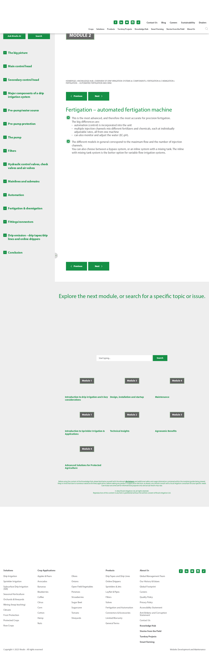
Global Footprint (148, 587)
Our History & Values (150, 581)
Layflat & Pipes (113, 592)
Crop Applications (46, 570)
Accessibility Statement (151, 608)
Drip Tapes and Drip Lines (118, 576)
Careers (173, 22)
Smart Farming (157, 29)
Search (39, 36)
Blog (163, 22)
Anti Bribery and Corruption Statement (153, 614)
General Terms (112, 623)
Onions (75, 581)
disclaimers (129, 481)
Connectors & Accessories (118, 613)
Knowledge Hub (141, 29)
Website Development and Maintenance (188, 649)
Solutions (100, 29)
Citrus (40, 602)
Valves (109, 602)
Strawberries (78, 597)
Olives (74, 576)
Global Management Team (152, 576)
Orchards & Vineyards (13, 599)
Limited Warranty (114, 618)
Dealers (202, 22)
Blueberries (43, 592)
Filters (109, 597)
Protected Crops (11, 620)
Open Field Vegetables (82, 587)
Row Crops (8, 626)
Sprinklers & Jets (113, 587)
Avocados (42, 581)
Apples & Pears (45, 576)
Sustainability (188, 22)
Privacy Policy (146, 602)
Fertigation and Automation (119, 608)
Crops (91, 29)
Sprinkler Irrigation (12, 581)
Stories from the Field (175, 29)
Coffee (41, 597)
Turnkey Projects (125, 29)
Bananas (42, 587)
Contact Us (152, 22)
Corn (40, 608)
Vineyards (76, 618)
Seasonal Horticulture (13, 594)
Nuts (40, 623)
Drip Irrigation (10, 576)
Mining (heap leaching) (14, 605)
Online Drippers (113, 581)
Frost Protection (11, 615)
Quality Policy (146, 597)
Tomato (75, 613)
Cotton (41, 613)
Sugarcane (77, 608)
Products (111, 29)
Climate (7, 610)
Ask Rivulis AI (14, 36)
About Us (191, 29)
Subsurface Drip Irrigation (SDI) (15, 588)
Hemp (40, 618)
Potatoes (76, 592)
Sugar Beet (77, 602)
